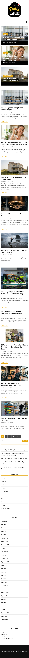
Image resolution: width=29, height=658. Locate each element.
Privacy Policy (4, 634)
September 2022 (5, 613)
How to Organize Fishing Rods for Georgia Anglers (14, 38)
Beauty (3, 478)
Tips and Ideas (4, 512)
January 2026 (4, 541)
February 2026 (4, 538)
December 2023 (5, 585)
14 (13, 437)
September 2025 (5, 551)
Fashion (3, 485)
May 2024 (3, 575)
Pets (2, 498)
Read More (4, 121)
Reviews (5, 34)
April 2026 (3, 534)
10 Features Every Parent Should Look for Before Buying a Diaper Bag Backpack (14, 347)
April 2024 (3, 579)
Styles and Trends (5, 508)
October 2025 (4, 548)
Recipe (3, 502)
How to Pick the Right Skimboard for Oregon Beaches (14, 251)
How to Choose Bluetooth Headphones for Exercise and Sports (13, 384)
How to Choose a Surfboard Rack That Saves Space (14, 419)
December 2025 (5, 545)
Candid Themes (14, 653)
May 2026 (3, 531)
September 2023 (5, 592)
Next (18, 437)
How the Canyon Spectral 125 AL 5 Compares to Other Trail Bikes (13, 313)
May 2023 (3, 606)
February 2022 (4, 619)
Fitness (3, 488)
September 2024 (5, 562)
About (2, 632)
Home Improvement (8, 75)
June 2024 (3, 572)
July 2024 (3, 568)
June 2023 (3, 602)
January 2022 (4, 623)
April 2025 (3, 555)
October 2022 (4, 609)
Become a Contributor (6, 638)
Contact (3, 636)
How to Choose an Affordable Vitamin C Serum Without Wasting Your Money (13, 58)
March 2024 (4, 582)
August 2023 (4, 596)
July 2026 (3, 524)
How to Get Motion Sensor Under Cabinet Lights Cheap (12, 215)
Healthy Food (4, 491)
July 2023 (3, 599)
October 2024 (4, 558)
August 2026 (4, 521)
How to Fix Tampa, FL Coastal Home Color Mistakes (13, 80)
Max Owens (5, 42)
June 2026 (3, 528)
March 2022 (4, 616)
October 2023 (4, 589)
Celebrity (3, 481)
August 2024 (4, 565)
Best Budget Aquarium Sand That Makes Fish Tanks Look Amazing (12, 293)
